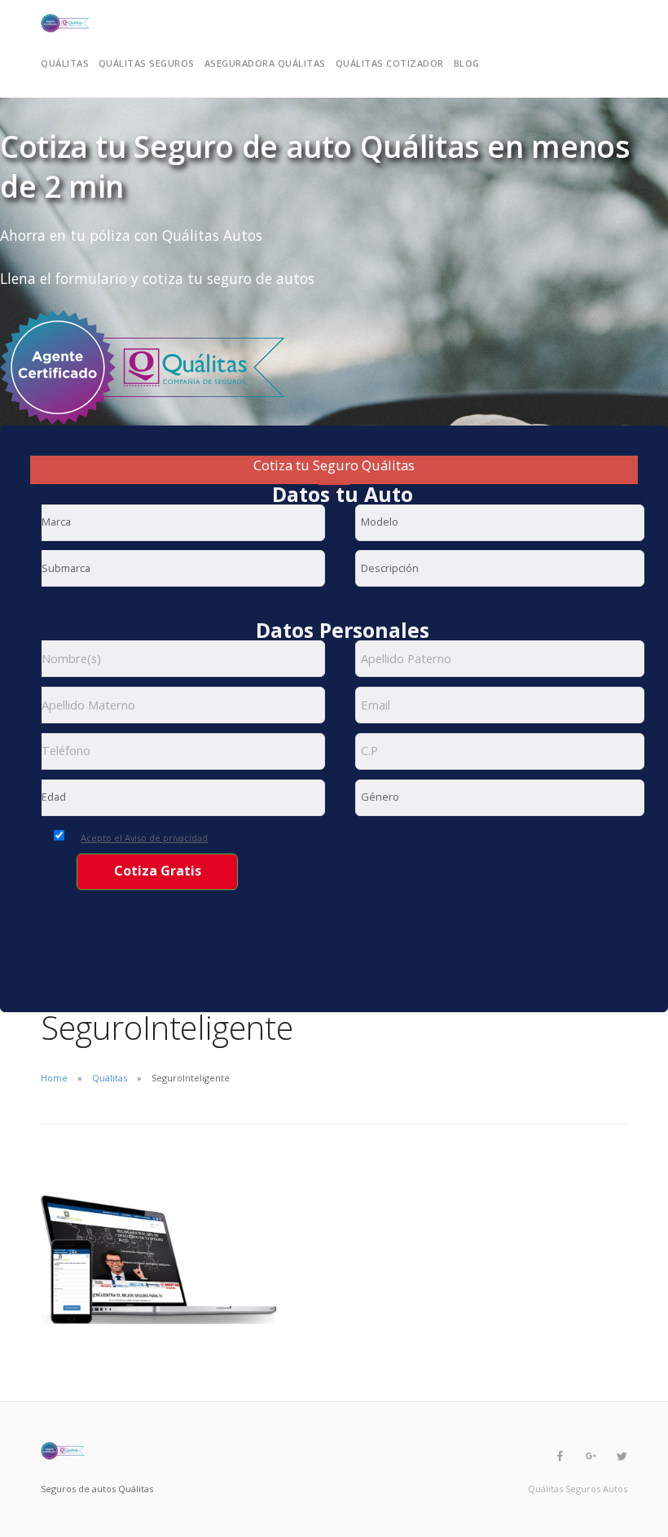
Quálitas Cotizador (390, 63)
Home (54, 1078)
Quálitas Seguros (147, 63)
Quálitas (65, 63)
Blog (467, 63)
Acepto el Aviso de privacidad (144, 838)
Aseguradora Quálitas (265, 63)
